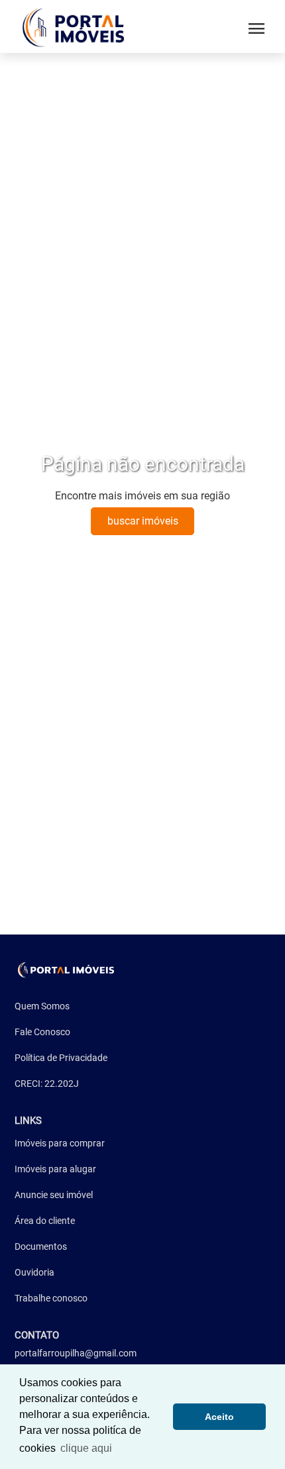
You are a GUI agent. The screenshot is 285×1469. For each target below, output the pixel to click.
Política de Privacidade (61, 1057)
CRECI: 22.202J (47, 1083)
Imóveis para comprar (60, 1143)
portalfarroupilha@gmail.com (76, 1353)
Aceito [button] (219, 1416)
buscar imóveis (142, 521)
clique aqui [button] (86, 1448)
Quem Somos (42, 1006)
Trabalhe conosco (51, 1298)
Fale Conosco (42, 1032)
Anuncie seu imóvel (54, 1195)
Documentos (41, 1246)
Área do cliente (45, 1220)
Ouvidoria (34, 1272)
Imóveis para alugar (55, 1169)
